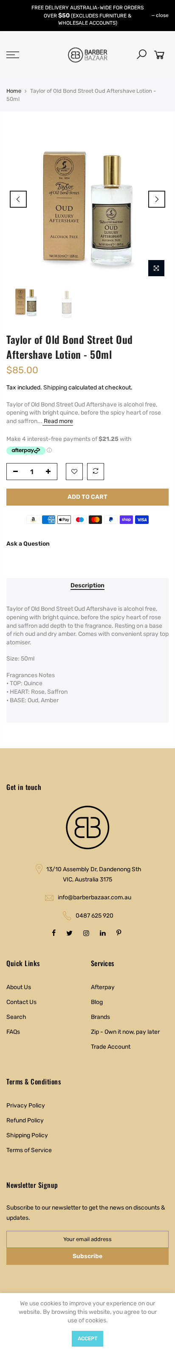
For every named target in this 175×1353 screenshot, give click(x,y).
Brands (100, 1017)
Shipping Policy (27, 1135)
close (162, 15)
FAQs (13, 1031)
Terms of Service (29, 1150)
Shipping (55, 387)
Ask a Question (28, 543)
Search (16, 1017)
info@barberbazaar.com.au (94, 897)
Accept (87, 1339)
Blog (97, 1002)
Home (13, 91)
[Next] (156, 199)
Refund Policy (25, 1120)
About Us (18, 987)
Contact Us (21, 1002)
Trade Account (110, 1046)
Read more (57, 421)
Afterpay (103, 987)
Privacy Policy (25, 1105)
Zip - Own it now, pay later (125, 1031)
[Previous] (18, 199)
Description (87, 585)
